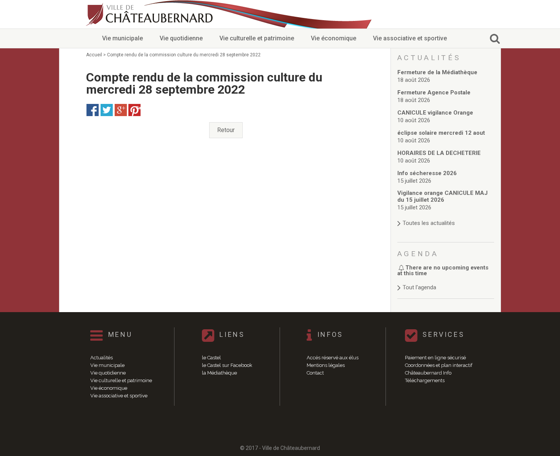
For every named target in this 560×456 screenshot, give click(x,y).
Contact (315, 373)
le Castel (211, 357)
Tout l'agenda (419, 287)
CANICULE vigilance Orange (435, 112)
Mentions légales (326, 365)
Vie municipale (122, 38)
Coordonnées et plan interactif (438, 365)
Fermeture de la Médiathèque (437, 72)
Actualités (101, 357)
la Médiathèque (219, 373)
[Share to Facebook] (92, 110)
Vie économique (333, 38)
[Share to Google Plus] (121, 110)
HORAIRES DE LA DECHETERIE (439, 153)
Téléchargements (425, 380)
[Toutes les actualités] (445, 215)
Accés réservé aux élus (332, 357)
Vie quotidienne (181, 38)
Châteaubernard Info (428, 373)
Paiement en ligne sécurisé (435, 357)
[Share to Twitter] (107, 110)
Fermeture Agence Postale (433, 92)
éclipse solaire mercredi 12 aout (441, 132)
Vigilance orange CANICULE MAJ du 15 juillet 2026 (442, 196)
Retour (226, 130)
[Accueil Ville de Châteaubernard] (150, 14)
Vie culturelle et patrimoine (256, 38)
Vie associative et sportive (410, 38)
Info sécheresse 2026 (427, 173)
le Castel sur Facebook (227, 365)
